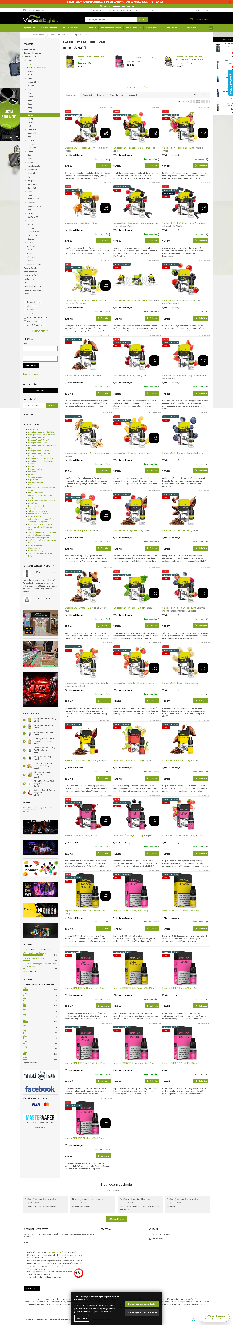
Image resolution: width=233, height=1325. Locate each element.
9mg (30, 111)
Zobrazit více (116, 1219)
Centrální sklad (35, 325)
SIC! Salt (31, 224)
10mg (25, 1036)
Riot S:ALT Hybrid (34, 206)
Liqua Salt (31, 173)
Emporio (31, 96)
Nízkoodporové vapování (38, 537)
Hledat (142, 19)
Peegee (31, 191)
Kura (29, 155)
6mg (30, 107)
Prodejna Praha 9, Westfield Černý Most (42, 446)
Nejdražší (101, 95)
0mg (30, 100)
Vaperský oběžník (35, 516)
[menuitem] (29, 28)
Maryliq (30, 177)
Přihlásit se (30, 365)
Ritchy (30, 213)
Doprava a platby (35, 469)
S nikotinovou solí (34, 264)
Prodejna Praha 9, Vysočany (39, 453)
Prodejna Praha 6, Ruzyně (38, 440)
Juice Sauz (32, 144)
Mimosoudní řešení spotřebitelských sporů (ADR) (40, 494)
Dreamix (31, 85)
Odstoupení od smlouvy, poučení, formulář (42, 488)
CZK (195, 10)
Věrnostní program (35, 477)
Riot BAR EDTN (33, 199)
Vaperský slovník (35, 545)
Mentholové (32, 260)
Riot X (30, 209)
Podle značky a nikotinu (36, 67)
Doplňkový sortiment (32, 286)
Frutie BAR (32, 129)
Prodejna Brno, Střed (36, 456)
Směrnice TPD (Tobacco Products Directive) (42, 541)
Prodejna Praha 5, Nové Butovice (41, 435)
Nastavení (82, 1318)
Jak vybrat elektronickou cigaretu (42, 532)
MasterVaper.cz (40, 1128)
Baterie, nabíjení (30, 275)
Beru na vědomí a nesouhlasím (142, 1312)
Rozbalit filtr (38, 331)
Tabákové (31, 246)
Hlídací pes (32, 503)
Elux (29, 93)
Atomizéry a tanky (31, 271)
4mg (24, 1009)
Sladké (30, 253)
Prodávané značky (35, 550)
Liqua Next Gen (34, 169)
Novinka (32, 310)
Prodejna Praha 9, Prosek (38, 450)
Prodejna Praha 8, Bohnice (39, 442)
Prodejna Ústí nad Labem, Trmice (41, 458)
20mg (30, 122)
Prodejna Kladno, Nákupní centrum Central (181, 1302)
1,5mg (25, 993)
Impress (31, 140)
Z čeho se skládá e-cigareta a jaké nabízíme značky (38, 808)
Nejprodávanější (116, 95)
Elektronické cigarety (33, 53)
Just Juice (32, 147)
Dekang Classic (34, 82)
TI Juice (31, 228)
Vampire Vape (33, 231)
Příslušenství (29, 279)
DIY (25, 282)
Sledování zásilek (35, 508)
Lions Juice (32, 158)
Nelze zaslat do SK (37, 317)
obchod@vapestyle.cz (162, 1234)
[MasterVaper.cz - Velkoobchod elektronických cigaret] (40, 1117)
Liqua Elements (34, 166)
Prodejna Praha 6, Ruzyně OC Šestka (186, 1299)
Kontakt (31, 466)
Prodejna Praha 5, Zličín (37, 437)
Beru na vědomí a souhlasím (142, 1304)
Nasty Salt (32, 188)
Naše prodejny (95, 10)
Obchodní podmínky (36, 482)
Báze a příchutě (30, 268)
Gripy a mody (29, 60)
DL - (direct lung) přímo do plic (35, 958)
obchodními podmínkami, (57, 1252)
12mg (30, 115)
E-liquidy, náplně (30, 64)
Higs (29, 136)
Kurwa (30, 151)
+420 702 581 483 (159, 1238)
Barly (30, 78)
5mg (24, 1014)
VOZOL (30, 242)
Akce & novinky (30, 49)
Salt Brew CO (33, 217)
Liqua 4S (31, 162)
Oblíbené (32, 471)
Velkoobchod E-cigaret (37, 511)
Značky (27, 293)
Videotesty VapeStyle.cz (38, 514)
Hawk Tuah (32, 133)
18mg (30, 118)
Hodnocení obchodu (36, 506)
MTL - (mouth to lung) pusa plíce (36, 953)
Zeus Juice (32, 239)
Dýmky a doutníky (31, 56)
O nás (30, 474)
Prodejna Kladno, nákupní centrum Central (42, 462)
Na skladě (33, 302)
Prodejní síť (204, 1302)
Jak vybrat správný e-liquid (39, 535)
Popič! (30, 195)
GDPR (30, 498)
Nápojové (31, 257)
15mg (25, 1046)
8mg (24, 1025)
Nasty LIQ (31, 180)
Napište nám (33, 479)
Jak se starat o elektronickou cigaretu (40, 528)
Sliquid (30, 220)
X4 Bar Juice (32, 235)
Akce (31, 306)
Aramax (31, 71)
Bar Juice (31, 75)
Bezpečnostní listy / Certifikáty (40, 524)
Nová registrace (29, 371)
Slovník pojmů (34, 548)
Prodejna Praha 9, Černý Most (59, 1302)
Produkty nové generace (34, 290)
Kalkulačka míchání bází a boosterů (42, 500)
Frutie (30, 126)
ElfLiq (30, 89)
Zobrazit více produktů (135, 87)
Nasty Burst (32, 184)
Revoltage (32, 202)
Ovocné (30, 250)
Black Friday (33, 321)
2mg (24, 998)
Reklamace (32, 485)
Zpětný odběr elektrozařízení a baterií (40, 554)
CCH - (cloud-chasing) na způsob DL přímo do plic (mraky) (39, 965)
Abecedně (133, 95)
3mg (30, 104)
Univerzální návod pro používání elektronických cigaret (41, 520)
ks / (40, 390)
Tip (30, 313)
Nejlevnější (87, 95)
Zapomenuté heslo (30, 374)
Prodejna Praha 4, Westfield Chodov (122, 10)
